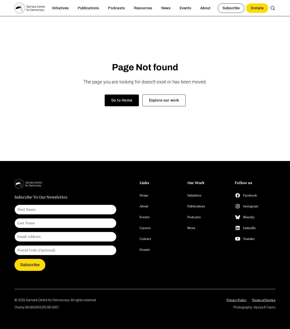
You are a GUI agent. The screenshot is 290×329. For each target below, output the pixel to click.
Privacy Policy (236, 300)
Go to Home (121, 100)
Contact (145, 239)
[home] (29, 8)
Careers (145, 228)
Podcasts (194, 217)
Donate (257, 8)
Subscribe (230, 8)
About (144, 206)
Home (144, 195)
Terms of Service (264, 300)
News (191, 228)
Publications (196, 206)
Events (145, 217)
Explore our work (164, 100)
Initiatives (194, 195)
